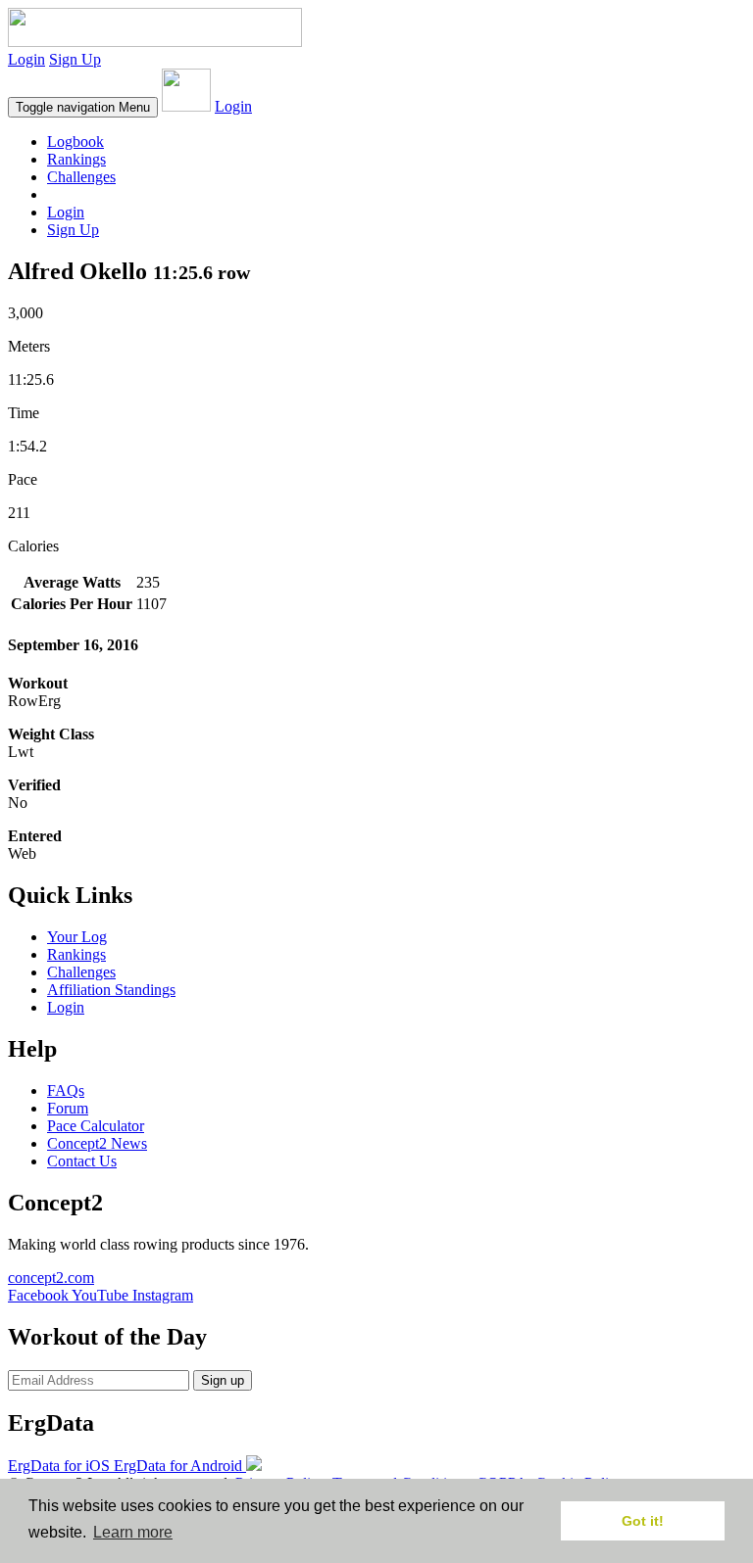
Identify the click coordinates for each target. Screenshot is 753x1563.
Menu (83, 107)
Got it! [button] (643, 1521)
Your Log (77, 936)
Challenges (81, 176)
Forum (67, 1108)
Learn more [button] (133, 1532)
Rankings (76, 159)
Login (26, 59)
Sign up (222, 1380)
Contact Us (82, 1161)
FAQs (65, 1090)
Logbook (75, 141)
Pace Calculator (95, 1125)
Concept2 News (97, 1143)
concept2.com (51, 1277)
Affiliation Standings (111, 989)
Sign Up (75, 59)
